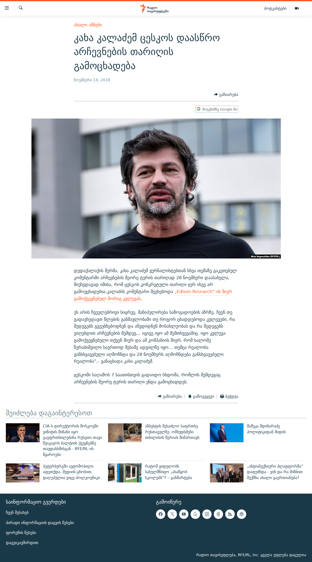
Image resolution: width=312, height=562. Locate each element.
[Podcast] (241, 514)
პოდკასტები (275, 8)
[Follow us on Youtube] (183, 514)
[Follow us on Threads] (218, 514)
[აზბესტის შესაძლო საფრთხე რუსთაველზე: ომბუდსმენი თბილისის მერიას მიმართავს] (125, 432)
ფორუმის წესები (21, 532)
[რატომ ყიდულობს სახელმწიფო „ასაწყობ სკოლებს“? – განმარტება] (125, 472)
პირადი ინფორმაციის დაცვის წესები (40, 522)
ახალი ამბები (88, 24)
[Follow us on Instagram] (207, 514)
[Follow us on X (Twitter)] (172, 514)
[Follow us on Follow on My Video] (195, 514)
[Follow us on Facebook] (160, 514)
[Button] (226, 94)
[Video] (297, 8)
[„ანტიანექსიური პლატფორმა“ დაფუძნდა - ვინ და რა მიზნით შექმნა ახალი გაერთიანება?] (227, 472)
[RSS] (229, 514)
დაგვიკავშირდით (22, 543)
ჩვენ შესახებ (17, 512)
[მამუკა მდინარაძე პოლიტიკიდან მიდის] (227, 432)
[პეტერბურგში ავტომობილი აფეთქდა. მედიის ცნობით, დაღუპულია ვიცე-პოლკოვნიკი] (22, 472)
